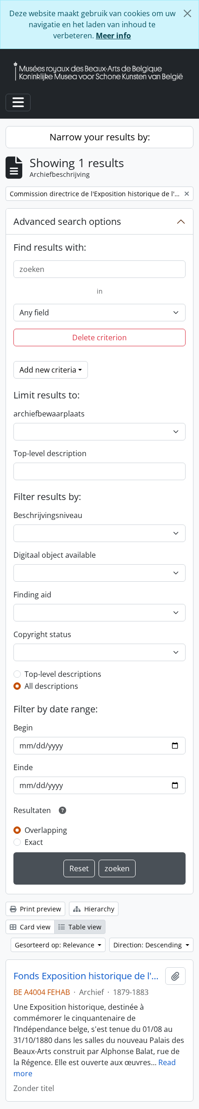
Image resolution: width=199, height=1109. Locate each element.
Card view (34, 926)
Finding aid (32, 595)
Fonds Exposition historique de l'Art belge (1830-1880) (87, 976)
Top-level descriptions (63, 674)
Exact (34, 842)
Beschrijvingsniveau (47, 515)
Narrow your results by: (100, 137)
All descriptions (51, 686)
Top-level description (50, 453)
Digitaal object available (54, 555)
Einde (23, 767)
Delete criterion (99, 337)
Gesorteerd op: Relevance (55, 944)
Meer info (113, 35)
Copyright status (42, 634)
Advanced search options (67, 221)
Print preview (39, 908)
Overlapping (46, 830)
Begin (23, 728)
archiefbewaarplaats (49, 414)
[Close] (187, 13)
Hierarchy (98, 908)
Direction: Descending (148, 944)
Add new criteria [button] (47, 370)
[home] (102, 71)
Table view (84, 926)
